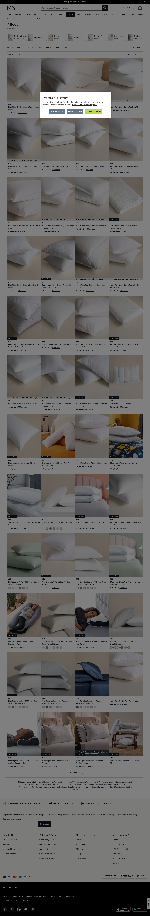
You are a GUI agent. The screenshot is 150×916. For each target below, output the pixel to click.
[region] (75, 105)
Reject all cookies (75, 111)
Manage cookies (57, 111)
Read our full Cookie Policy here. (84, 105)
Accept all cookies (93, 111)
